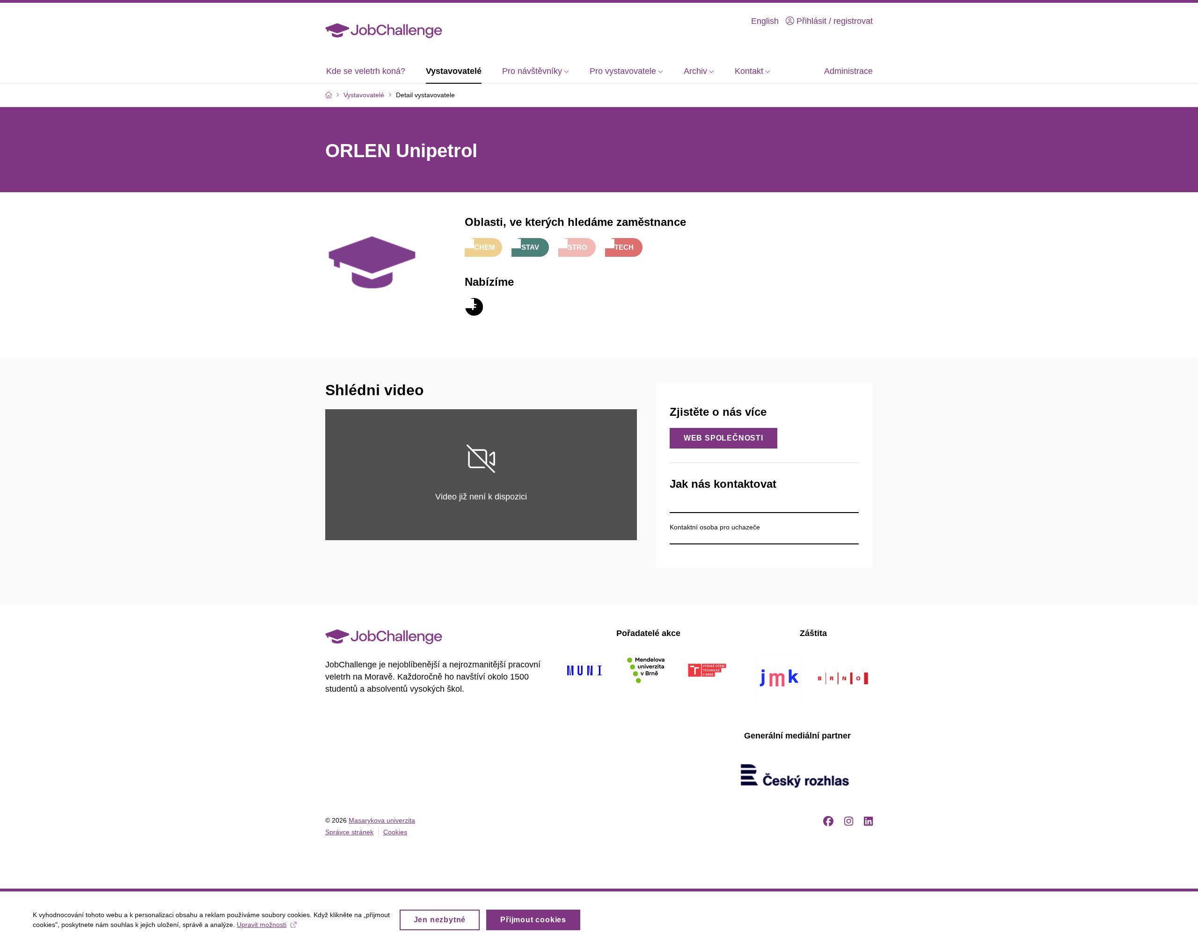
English (765, 21)
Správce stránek (349, 832)
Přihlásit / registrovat (833, 21)
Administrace (848, 71)
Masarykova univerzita (382, 820)
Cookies (395, 832)
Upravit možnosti (261, 924)
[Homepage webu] (383, 30)
